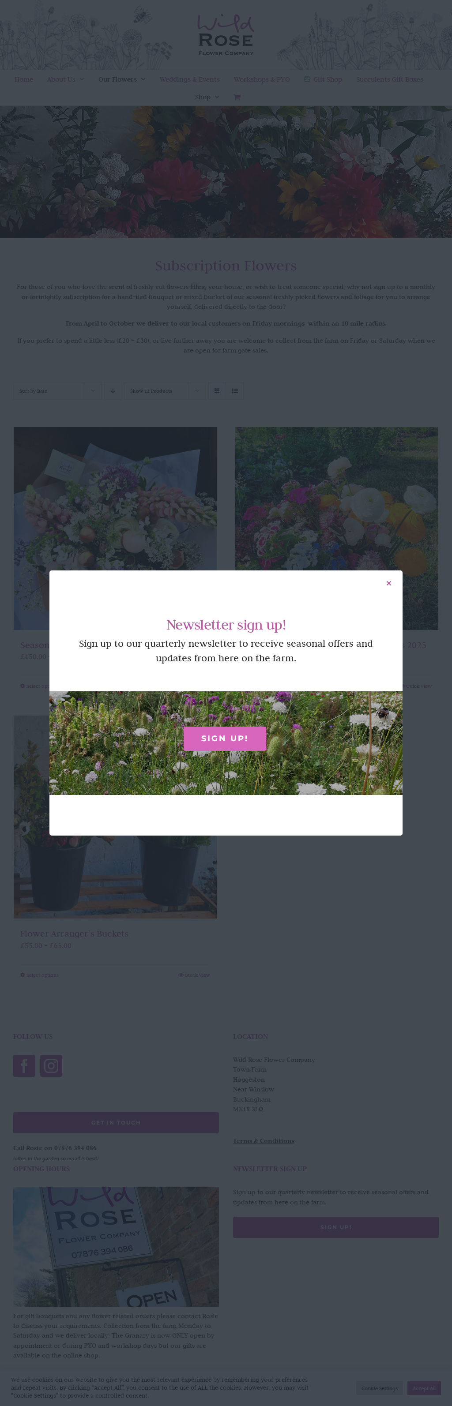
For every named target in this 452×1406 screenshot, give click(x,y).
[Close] (389, 583)
